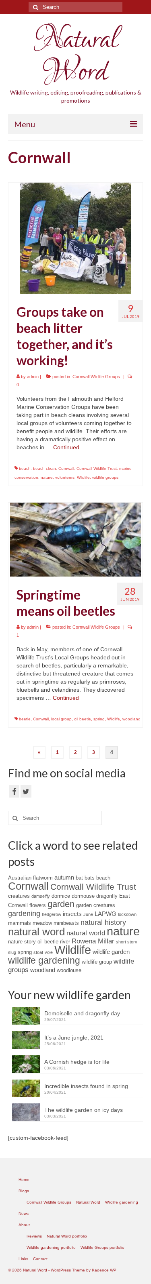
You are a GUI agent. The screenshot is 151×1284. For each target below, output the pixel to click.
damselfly (40, 896)
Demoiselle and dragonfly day (82, 1013)
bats (90, 878)
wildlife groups (105, 477)
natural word (36, 931)
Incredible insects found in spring (86, 1086)
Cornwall (66, 468)
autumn (64, 877)
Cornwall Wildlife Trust (97, 468)
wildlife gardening (44, 960)
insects (72, 913)
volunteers (64, 477)
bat (79, 878)
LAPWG (105, 913)
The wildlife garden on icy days (83, 1110)
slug (12, 952)
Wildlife (83, 477)
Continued (66, 447)
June (88, 914)
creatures (19, 896)
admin (33, 376)
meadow (42, 923)
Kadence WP (104, 1270)
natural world (85, 933)
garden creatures (95, 905)
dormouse (83, 896)
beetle (25, 719)
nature (47, 477)
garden (61, 904)
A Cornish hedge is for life (77, 1062)
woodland (131, 719)
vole (49, 952)
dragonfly (107, 896)
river (65, 942)
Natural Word (76, 56)
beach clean (44, 468)
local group (61, 719)
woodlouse (69, 970)
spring (99, 719)
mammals (19, 923)
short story (126, 941)
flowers (37, 905)
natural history (103, 922)
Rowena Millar (93, 941)
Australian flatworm (30, 878)
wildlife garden (111, 951)
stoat (38, 952)
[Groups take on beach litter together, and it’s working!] (75, 237)
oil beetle (82, 719)
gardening (24, 913)
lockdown (127, 914)
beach (25, 468)
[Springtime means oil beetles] (75, 539)
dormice (61, 896)
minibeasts (66, 923)
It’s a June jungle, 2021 (73, 1037)
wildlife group (97, 962)
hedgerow (51, 914)
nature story (22, 942)
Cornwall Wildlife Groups (96, 376)
